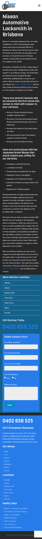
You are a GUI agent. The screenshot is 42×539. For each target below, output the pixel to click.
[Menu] (39, 5)
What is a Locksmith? (12, 515)
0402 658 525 (20, 327)
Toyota (6, 471)
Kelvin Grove (9, 303)
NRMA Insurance (10, 518)
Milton (7, 308)
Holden (6, 458)
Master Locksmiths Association (16, 509)
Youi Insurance (9, 524)
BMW (6, 452)
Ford (6, 455)
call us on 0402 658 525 (11, 269)
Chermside (9, 298)
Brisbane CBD (10, 293)
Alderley (7, 283)
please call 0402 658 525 (24, 84)
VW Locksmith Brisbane (13, 527)
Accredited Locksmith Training (15, 512)
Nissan (6, 467)
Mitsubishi (8, 464)
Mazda (6, 461)
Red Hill (7, 313)
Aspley (7, 288)
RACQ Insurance (10, 521)
